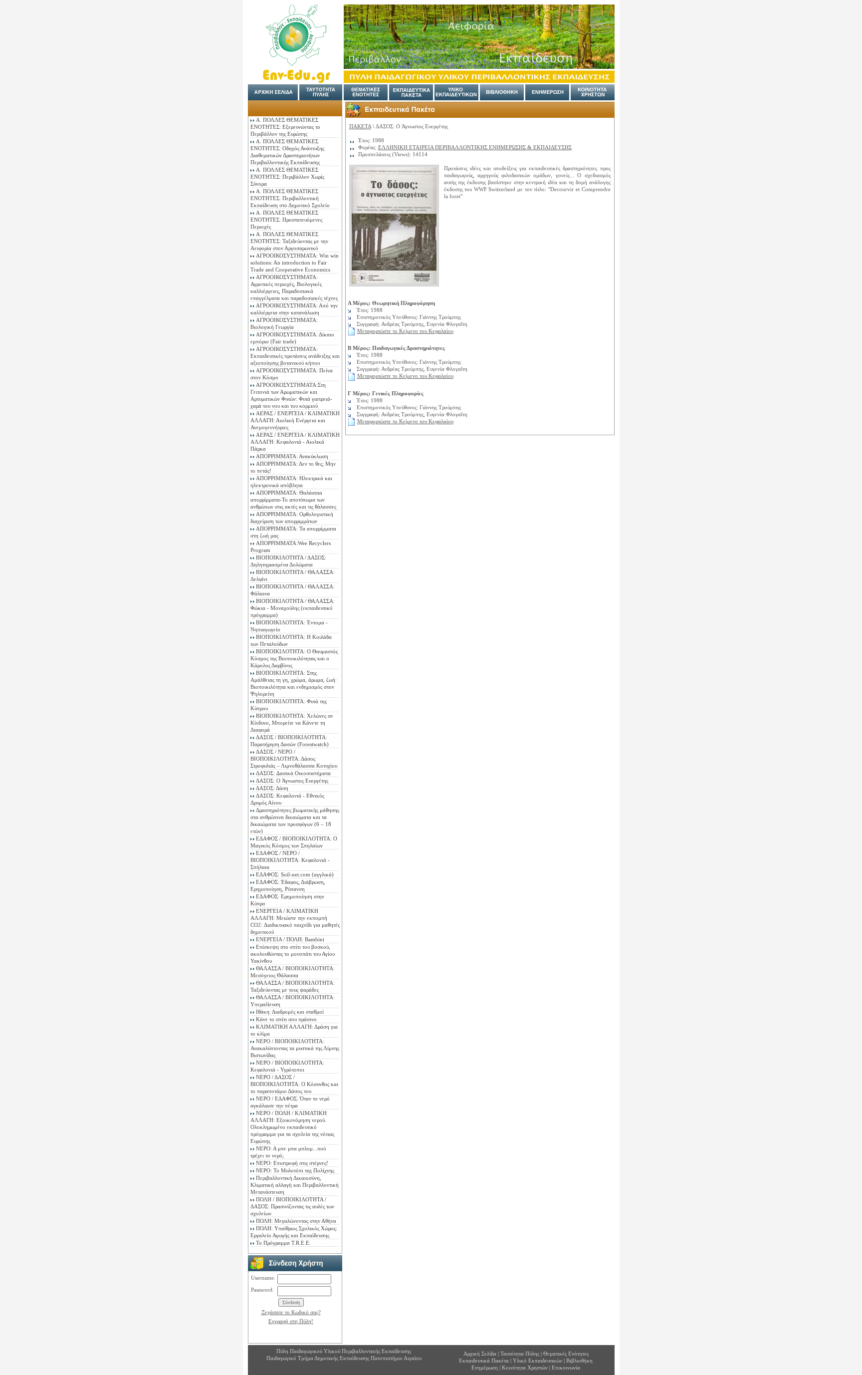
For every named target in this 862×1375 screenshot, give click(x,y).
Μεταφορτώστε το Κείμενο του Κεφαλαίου (405, 331)
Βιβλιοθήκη (579, 1361)
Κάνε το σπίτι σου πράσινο (286, 1019)
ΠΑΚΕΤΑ (360, 126)
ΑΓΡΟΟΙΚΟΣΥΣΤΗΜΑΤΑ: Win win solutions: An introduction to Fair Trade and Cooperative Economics (294, 263)
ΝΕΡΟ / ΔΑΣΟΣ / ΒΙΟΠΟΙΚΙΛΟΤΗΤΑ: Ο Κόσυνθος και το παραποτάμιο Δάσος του (294, 1084)
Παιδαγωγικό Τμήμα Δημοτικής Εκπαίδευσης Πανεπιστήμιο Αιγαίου (344, 1358)
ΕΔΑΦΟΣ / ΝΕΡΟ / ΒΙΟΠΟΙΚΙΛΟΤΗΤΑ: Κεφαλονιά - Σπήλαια (290, 860)
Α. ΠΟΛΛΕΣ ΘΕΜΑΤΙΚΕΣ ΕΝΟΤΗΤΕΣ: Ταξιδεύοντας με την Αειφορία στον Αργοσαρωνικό (289, 241)
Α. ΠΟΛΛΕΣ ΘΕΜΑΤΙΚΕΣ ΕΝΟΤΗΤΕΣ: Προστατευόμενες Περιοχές (286, 220)
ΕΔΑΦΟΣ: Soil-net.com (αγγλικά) (295, 874)
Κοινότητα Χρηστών (525, 1368)
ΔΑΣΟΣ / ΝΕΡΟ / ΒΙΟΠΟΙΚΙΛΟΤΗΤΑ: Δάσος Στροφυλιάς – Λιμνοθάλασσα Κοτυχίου (293, 759)
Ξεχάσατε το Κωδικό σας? (291, 1312)
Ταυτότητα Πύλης (519, 1354)
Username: (263, 1278)
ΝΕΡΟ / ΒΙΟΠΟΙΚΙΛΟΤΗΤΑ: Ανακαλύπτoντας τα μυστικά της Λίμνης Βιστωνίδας (294, 1048)
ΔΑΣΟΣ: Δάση (272, 788)
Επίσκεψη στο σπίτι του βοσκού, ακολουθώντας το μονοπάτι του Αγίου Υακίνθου (292, 954)
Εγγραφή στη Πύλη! (290, 1321)
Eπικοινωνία (566, 1368)
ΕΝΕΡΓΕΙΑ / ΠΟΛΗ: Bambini (290, 939)
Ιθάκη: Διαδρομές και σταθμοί (290, 1012)
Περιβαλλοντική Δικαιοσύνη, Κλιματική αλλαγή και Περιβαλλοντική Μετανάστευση (294, 1185)
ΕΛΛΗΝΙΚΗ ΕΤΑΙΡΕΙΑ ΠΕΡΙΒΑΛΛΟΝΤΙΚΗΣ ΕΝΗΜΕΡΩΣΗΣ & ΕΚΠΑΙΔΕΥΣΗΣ (475, 147)
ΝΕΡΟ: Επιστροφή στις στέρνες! (292, 1163)
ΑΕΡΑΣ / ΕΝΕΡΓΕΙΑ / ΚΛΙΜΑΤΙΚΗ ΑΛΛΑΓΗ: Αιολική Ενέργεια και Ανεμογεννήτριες (295, 420)
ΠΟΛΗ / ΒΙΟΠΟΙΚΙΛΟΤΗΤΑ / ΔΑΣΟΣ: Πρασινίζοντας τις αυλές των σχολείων (292, 1206)
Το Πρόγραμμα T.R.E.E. (283, 1243)
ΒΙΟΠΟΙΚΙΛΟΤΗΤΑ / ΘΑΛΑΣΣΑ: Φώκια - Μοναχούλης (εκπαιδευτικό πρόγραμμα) (292, 608)
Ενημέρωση (484, 1368)
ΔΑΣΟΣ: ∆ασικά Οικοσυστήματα (293, 773)
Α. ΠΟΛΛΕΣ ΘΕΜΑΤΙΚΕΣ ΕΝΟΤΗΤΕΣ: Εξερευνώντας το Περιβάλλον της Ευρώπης (285, 127)
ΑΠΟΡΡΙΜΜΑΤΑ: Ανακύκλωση (292, 456)
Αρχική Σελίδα (479, 1354)
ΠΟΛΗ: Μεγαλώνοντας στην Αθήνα (296, 1221)
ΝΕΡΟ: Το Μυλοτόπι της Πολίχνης (295, 1170)
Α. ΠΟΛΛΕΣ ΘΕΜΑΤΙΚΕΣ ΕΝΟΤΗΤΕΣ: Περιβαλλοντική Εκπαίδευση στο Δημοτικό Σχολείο (290, 198)
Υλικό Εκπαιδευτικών (537, 1361)
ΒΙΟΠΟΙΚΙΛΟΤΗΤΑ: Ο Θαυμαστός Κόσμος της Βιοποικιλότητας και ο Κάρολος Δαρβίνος (294, 658)
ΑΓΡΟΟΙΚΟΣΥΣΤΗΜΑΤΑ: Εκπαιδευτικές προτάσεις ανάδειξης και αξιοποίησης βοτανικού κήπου (295, 356)
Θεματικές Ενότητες (566, 1354)
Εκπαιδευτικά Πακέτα (484, 1361)
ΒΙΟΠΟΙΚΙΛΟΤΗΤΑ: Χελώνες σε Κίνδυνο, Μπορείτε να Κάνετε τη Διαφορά (291, 723)
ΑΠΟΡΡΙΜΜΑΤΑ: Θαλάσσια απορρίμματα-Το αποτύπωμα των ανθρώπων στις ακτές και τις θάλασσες (293, 500)
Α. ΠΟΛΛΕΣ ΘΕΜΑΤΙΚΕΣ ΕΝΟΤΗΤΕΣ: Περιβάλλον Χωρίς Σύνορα (287, 177)
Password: (262, 1290)
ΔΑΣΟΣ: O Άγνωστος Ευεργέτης (292, 781)
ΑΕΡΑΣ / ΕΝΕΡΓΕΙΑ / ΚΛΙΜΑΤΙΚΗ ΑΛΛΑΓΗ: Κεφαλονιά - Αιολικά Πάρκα (295, 442)
